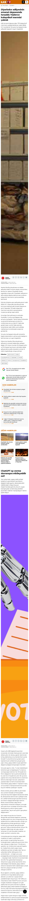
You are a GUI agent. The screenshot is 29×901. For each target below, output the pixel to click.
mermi (9, 360)
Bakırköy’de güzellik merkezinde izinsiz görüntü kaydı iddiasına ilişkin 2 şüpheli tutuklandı (15, 405)
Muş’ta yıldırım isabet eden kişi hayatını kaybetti (15, 398)
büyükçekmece (6, 357)
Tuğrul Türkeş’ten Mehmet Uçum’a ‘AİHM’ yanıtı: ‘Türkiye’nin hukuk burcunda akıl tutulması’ (14, 421)
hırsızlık (20, 357)
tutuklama (23, 360)
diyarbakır (14, 357)
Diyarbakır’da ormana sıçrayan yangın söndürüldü (14, 391)
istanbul (4, 360)
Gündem (12, 5)
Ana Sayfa (5, 5)
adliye (17, 354)
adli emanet (11, 354)
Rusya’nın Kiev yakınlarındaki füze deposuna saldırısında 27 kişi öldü (13, 413)
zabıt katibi (4, 363)
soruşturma (16, 360)
